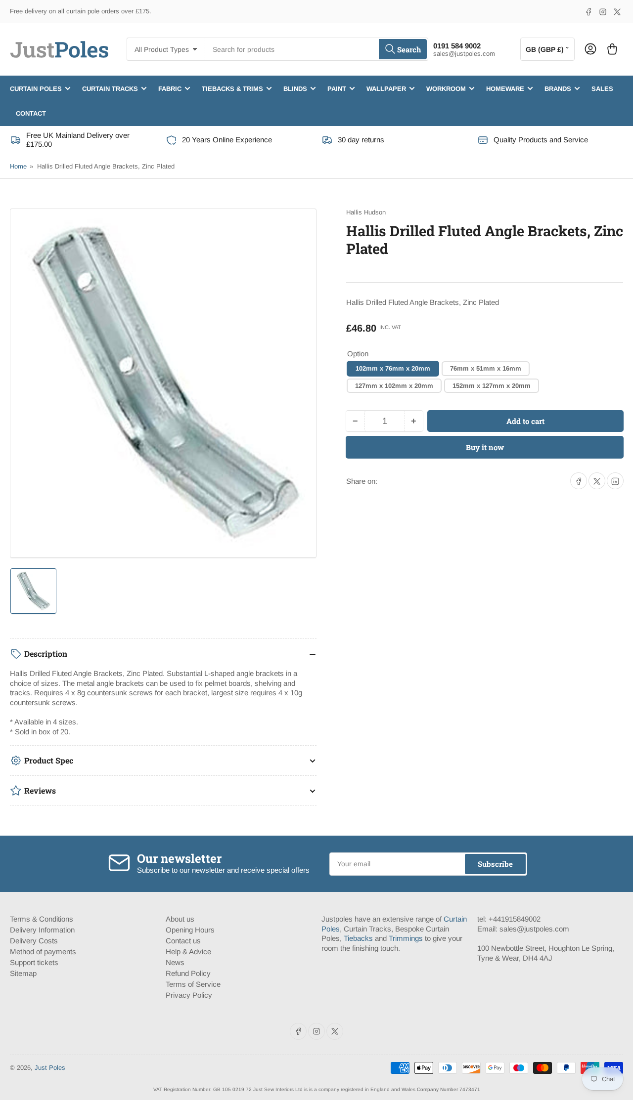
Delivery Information (42, 930)
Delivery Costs (34, 940)
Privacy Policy (189, 995)
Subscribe (495, 864)
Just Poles (50, 1067)
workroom (446, 88)
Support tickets (34, 962)
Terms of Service (193, 984)
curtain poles (36, 88)
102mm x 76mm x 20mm (393, 368)
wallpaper (386, 88)
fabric (169, 88)
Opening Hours (190, 930)
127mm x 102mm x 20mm (394, 385)
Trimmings (406, 938)
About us (180, 919)
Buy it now (485, 448)
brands (557, 88)
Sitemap (23, 973)
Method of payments (43, 951)
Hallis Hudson (366, 212)
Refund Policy (188, 973)
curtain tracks (110, 88)
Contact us (183, 940)
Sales (602, 88)
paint (336, 88)
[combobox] (316, 49)
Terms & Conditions (41, 919)
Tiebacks (358, 938)
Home (18, 166)
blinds (295, 88)
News (175, 962)
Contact (31, 113)
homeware (505, 88)
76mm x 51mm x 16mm (485, 368)
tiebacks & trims (232, 88)
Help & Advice (188, 951)
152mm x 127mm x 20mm (491, 385)
